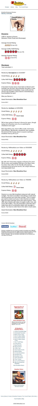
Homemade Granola (19, 349)
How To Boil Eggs (19, 342)
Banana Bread (18, 346)
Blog (16, 7)
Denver (3, 13)
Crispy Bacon (18, 343)
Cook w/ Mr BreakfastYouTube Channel (19, 386)
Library (12, 7)
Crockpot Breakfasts (20, 352)
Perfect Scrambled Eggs (20, 331)
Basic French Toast (19, 334)
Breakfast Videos (19, 369)
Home (2, 396)
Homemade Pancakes (20, 333)
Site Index (34, 396)
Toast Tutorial (18, 359)
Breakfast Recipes (17, 396)
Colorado (9, 13)
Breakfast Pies (18, 354)
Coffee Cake (18, 348)
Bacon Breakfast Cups (19, 320)
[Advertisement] (19, 272)
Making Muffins (18, 351)
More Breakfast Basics (18, 365)
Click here (18, 324)
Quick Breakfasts (19, 357)
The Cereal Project (23, 7)
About (5, 396)
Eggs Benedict (18, 345)
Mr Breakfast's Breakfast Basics (19, 329)
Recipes (7, 7)
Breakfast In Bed (19, 356)
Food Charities (17, 398)
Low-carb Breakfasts (20, 360)
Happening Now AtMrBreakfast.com (19, 307)
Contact (10, 396)
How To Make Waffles (20, 336)
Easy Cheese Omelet (20, 337)
